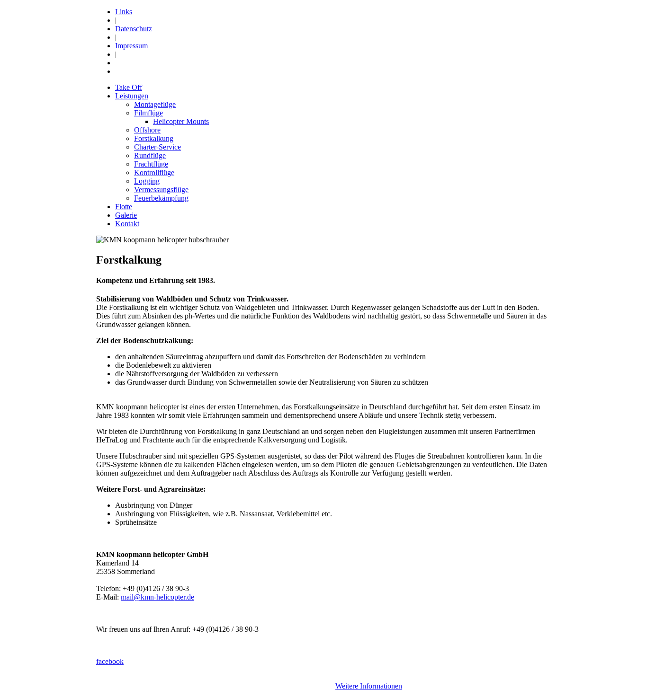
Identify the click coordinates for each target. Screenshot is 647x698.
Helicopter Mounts (181, 121)
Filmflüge (148, 113)
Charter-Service (157, 147)
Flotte (123, 207)
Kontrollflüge (154, 172)
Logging (147, 181)
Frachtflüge (151, 164)
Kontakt (127, 224)
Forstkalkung (153, 138)
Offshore (147, 130)
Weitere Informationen (368, 686)
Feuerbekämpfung (161, 198)
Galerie (126, 215)
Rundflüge (150, 155)
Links (123, 12)
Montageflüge (155, 104)
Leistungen (131, 96)
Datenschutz (133, 29)
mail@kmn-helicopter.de (157, 597)
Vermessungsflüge (161, 190)
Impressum (131, 46)
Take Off (128, 87)
